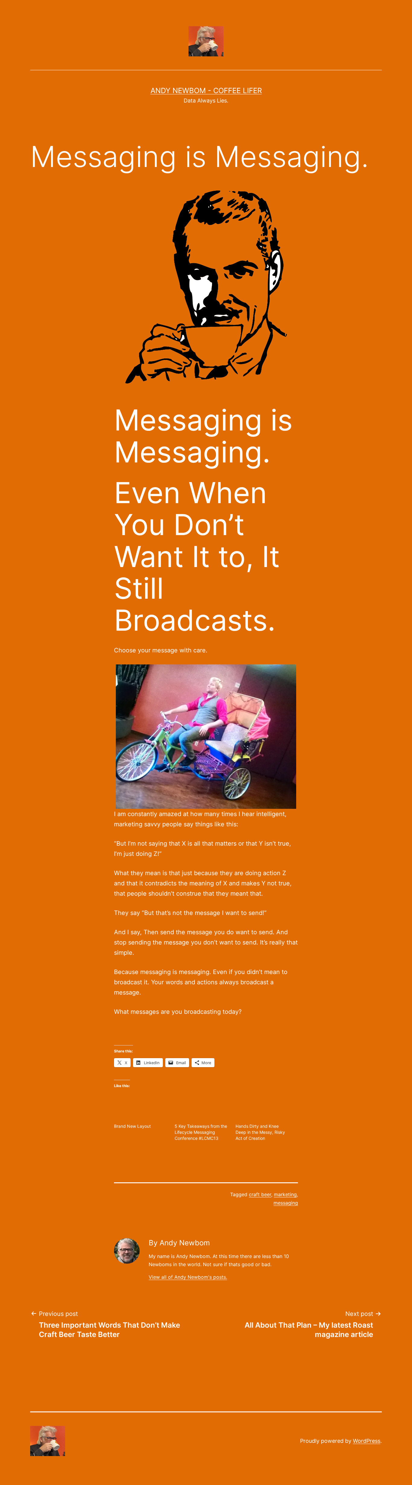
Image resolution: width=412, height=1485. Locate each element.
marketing (285, 1194)
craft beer (260, 1194)
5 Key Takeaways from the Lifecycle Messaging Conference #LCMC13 (201, 1132)
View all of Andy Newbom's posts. (188, 1277)
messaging (286, 1203)
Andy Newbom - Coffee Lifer (206, 90)
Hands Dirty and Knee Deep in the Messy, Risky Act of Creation (260, 1132)
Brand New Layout (132, 1126)
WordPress (366, 1441)
